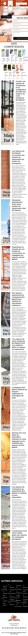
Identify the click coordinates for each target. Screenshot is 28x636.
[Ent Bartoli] (10, 5)
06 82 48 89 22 (4, 7)
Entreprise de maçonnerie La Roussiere (18, 589)
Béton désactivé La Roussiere (5, 598)
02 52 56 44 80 (7, 628)
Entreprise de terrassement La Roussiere (12, 593)
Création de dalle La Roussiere (18, 598)
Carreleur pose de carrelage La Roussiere (5, 590)
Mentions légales (21, 632)
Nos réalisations (7, 17)
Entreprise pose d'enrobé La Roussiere (25, 593)
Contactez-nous (14, 633)
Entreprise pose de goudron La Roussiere (25, 603)
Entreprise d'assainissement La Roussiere (12, 602)
